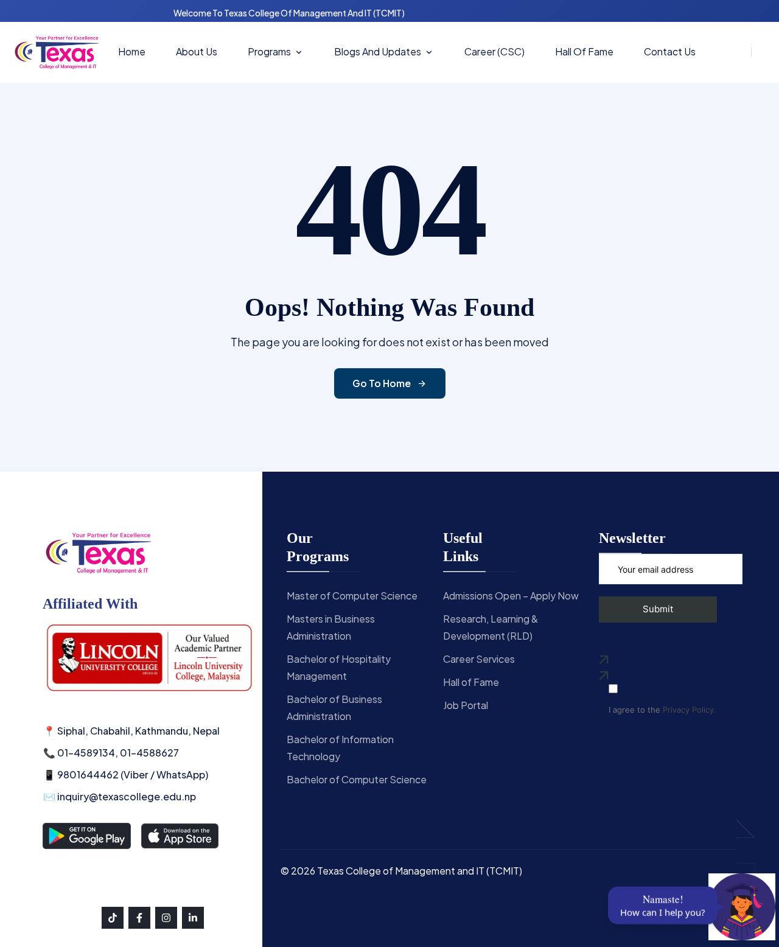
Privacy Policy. (689, 710)
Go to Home (381, 383)
